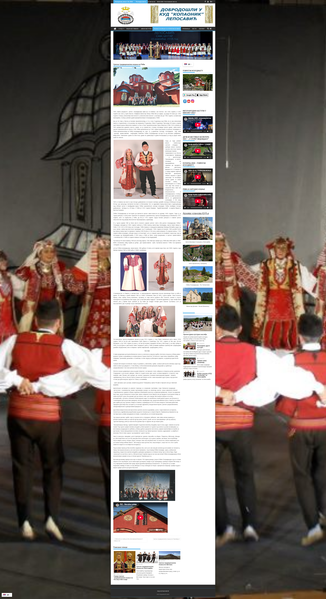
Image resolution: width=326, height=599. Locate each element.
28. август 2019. (119, 574)
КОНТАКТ (202, 29)
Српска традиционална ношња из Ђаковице (166, 539)
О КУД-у (121, 29)
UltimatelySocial (175, 598)
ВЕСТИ (194, 29)
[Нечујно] (208, 131)
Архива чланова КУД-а (196, 213)
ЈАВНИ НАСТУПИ (146, 29)
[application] (198, 124)
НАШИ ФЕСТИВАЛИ (132, 29)
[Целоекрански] (210, 131)
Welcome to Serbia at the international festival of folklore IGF (128, 540)
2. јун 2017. (140, 564)
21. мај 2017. (201, 343)
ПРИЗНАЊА (186, 29)
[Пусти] (185, 131)
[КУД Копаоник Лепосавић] (115, 28)
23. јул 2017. (187, 332)
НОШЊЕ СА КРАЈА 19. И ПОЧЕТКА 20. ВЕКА (167, 29)
